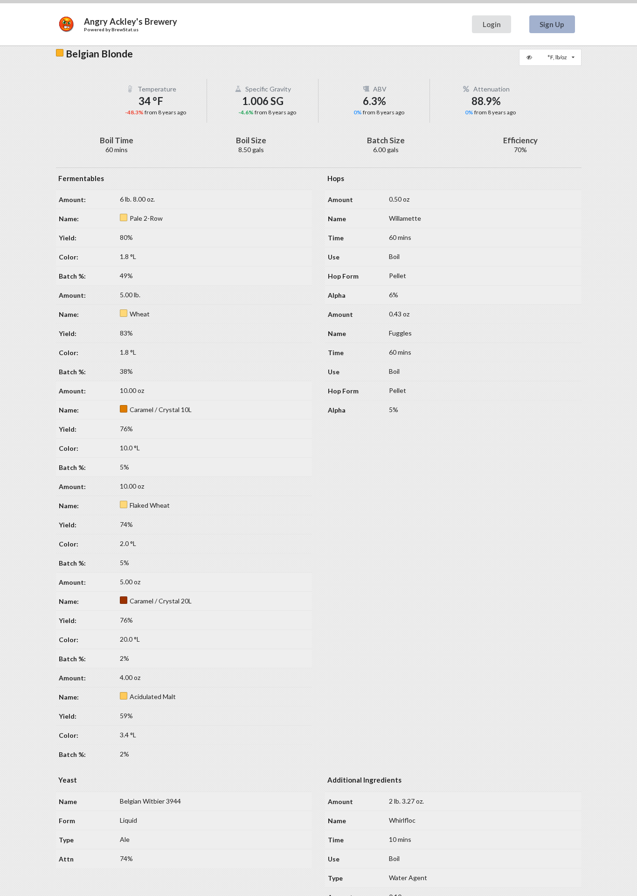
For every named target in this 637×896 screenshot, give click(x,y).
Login (492, 24)
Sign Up (552, 24)
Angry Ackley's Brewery (130, 21)
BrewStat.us (124, 29)
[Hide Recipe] (530, 57)
